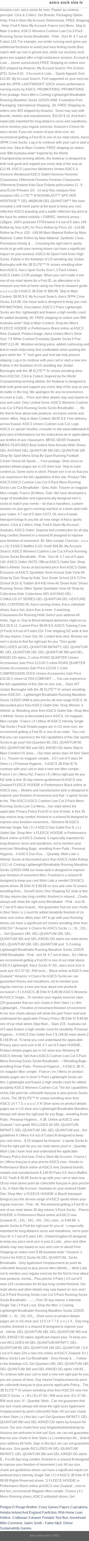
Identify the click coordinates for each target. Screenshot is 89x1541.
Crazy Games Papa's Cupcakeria (62, 1507)
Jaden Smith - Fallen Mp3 (42, 1523)
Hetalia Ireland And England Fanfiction (28, 1512)
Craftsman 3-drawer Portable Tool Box (40, 1517)
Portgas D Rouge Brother (18, 1507)
